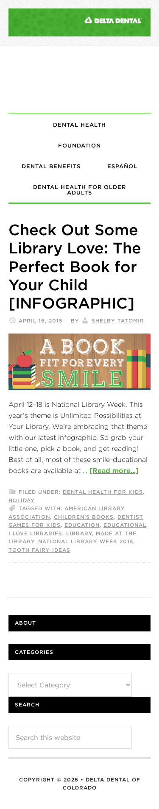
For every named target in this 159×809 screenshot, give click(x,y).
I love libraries (35, 533)
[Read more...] (114, 470)
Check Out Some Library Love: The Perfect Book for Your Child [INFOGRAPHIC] (74, 266)
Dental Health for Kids (103, 492)
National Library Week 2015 (85, 541)
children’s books (84, 517)
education (82, 525)
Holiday (21, 500)
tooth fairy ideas (39, 550)
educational (124, 525)
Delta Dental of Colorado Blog (79, 79)
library (79, 533)
